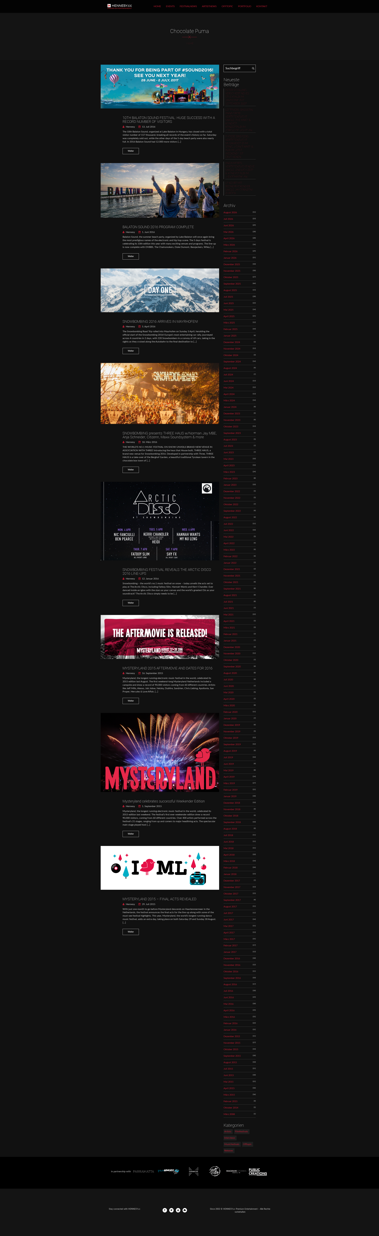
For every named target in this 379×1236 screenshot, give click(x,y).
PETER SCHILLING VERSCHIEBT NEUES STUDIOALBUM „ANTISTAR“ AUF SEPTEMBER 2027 (237, 97)
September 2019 (232, 744)
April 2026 (229, 238)
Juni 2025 (229, 303)
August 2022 (230, 517)
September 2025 (232, 284)
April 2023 (229, 465)
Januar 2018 (230, 874)
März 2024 (229, 400)
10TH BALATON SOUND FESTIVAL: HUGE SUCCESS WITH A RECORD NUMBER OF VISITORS (169, 120)
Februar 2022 (230, 556)
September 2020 (232, 666)
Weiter (131, 151)
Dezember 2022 (232, 491)
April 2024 (229, 394)
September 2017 (232, 900)
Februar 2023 (230, 478)
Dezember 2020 (232, 647)
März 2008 (229, 1114)
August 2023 (230, 439)
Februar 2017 (230, 945)
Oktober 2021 (231, 582)
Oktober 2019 (231, 738)
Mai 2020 (228, 692)
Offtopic (227, 6)
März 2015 (229, 1095)
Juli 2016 (228, 991)
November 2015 (232, 1043)
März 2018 (229, 861)
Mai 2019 (228, 770)
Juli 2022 (228, 524)
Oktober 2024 (231, 355)
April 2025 (229, 316)
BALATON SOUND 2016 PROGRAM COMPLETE (158, 227)
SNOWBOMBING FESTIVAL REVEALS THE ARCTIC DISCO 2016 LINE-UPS (167, 572)
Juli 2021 (228, 602)
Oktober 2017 (231, 894)
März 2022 (229, 550)
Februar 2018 (230, 868)
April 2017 (229, 932)
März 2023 (229, 472)
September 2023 (232, 433)
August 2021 (230, 595)
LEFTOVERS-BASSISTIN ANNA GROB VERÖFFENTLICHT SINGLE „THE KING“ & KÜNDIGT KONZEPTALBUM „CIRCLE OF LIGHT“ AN (239, 120)
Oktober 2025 (231, 277)
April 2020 (229, 699)
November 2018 (232, 809)
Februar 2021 (230, 634)
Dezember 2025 (232, 264)
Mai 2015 (228, 1082)
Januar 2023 (230, 485)
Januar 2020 (230, 718)
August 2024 (230, 368)
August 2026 (230, 212)
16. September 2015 (152, 673)
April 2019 (229, 777)
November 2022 (232, 498)
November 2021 (232, 576)
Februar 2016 (230, 1023)
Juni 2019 (229, 764)
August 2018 (230, 829)
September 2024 (232, 361)
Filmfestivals (241, 1131)
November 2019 (232, 731)
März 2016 (229, 1017)
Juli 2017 (228, 913)
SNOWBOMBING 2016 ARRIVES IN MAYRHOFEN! (160, 321)
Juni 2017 (229, 919)
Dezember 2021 (232, 569)
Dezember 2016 (232, 958)
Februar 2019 (230, 790)
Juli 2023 (228, 446)
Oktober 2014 (231, 1108)
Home (157, 6)
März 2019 (229, 783)
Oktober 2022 (231, 504)
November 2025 (232, 271)
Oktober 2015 (231, 1049)
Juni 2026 (229, 225)
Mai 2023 (228, 459)
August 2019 (230, 751)
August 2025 (230, 290)
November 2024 (232, 349)
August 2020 (230, 673)
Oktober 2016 (231, 971)
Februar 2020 (230, 712)
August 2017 (230, 906)
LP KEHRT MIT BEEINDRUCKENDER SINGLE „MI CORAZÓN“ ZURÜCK (239, 188)
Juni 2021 (229, 608)
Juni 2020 (229, 686)
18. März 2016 (149, 442)
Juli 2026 (228, 219)
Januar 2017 (230, 952)
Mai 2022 (228, 537)
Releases (228, 1150)
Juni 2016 (229, 997)
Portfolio (244, 6)
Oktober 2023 (231, 426)
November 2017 (232, 887)
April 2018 (229, 855)
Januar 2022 (230, 563)
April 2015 (229, 1088)
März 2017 (229, 939)
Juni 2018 (229, 842)
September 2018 (232, 822)
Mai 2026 (228, 232)
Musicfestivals (231, 1144)
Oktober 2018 (231, 816)
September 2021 (232, 589)
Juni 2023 (229, 452)
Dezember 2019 (232, 725)
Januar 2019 (230, 796)
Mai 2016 (228, 1004)
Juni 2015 (229, 1075)
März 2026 (229, 245)
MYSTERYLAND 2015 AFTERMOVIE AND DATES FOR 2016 (167, 668)
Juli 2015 (228, 1069)
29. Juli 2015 (148, 904)
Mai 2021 (228, 614)
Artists (227, 1131)
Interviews (229, 1138)
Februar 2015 (230, 1101)
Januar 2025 (230, 336)
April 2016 (229, 1010)
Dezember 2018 (232, 803)
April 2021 (229, 621)
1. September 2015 (151, 806)
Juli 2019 (228, 757)
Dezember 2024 (232, 342)
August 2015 (230, 1062)
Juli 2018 (228, 835)
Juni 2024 (229, 381)
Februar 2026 (230, 251)
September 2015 (232, 1056)
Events (170, 6)
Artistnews (209, 6)
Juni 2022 (229, 530)
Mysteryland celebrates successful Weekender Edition (164, 801)
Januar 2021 (230, 641)
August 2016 (230, 984)
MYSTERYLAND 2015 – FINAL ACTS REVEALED (159, 899)
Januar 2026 (230, 258)
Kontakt (261, 6)
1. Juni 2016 (148, 232)
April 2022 (229, 543)
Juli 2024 (228, 374)
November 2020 (232, 653)
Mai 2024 (228, 387)
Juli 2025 (228, 297)
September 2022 (232, 511)
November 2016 (232, 965)
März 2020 (229, 705)
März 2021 (229, 628)
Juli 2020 (228, 679)
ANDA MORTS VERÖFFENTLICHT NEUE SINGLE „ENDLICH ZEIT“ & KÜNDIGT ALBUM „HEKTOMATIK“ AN (239, 170)
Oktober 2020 (231, 660)
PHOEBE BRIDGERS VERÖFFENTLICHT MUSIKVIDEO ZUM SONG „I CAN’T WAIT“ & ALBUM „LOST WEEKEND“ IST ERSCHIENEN (239, 146)
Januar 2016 (230, 1030)
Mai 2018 (228, 848)
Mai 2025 (228, 310)
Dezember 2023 (232, 413)
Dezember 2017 (232, 881)
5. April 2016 (148, 326)
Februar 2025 (230, 329)
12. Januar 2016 (150, 579)
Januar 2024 (230, 407)
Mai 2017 (228, 926)
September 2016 (232, 978)
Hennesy (130, 127)
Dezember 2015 (232, 1036)
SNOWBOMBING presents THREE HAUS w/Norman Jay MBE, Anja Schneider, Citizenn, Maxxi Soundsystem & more (170, 435)
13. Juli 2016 (148, 127)
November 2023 (232, 420)
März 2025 (229, 323)
